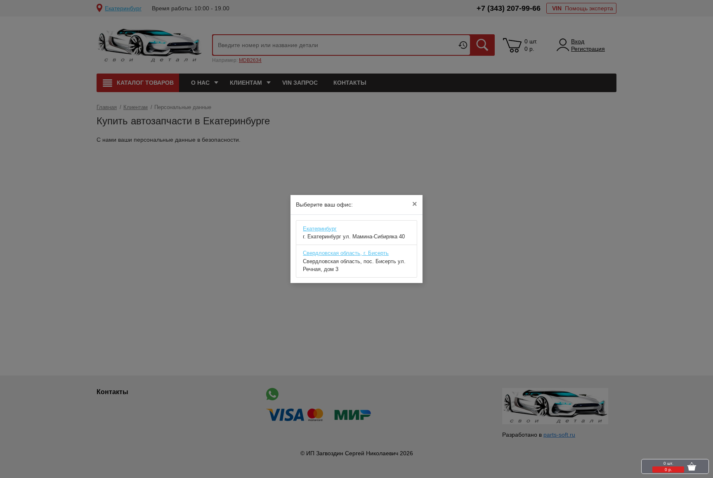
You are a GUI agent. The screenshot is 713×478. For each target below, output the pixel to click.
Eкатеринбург (320, 229)
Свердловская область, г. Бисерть (346, 253)
